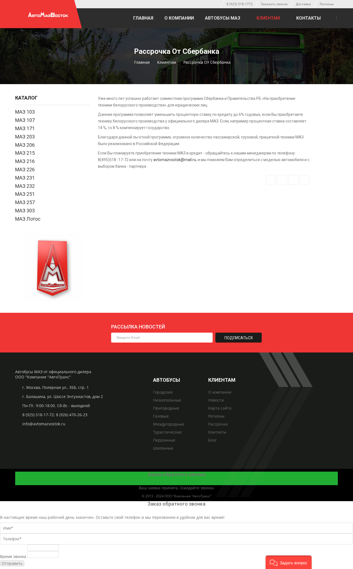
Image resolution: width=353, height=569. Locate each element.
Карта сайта (219, 408)
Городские (163, 392)
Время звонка (13, 556)
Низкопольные (167, 400)
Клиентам (268, 18)
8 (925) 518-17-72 (38, 414)
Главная (143, 18)
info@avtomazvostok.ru (43, 423)
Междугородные (168, 424)
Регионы (327, 4)
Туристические (167, 432)
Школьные (163, 448)
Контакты (308, 18)
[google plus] (293, 180)
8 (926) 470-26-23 (71, 414)
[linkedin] (304, 180)
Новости (216, 400)
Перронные (164, 440)
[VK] (213, 4)
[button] (289, 562)
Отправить (12, 563)
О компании (179, 18)
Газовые (161, 416)
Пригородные (166, 408)
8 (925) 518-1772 (239, 4)
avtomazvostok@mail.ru (174, 159)
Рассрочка (218, 424)
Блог (212, 440)
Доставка (303, 4)
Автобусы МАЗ (222, 18)
